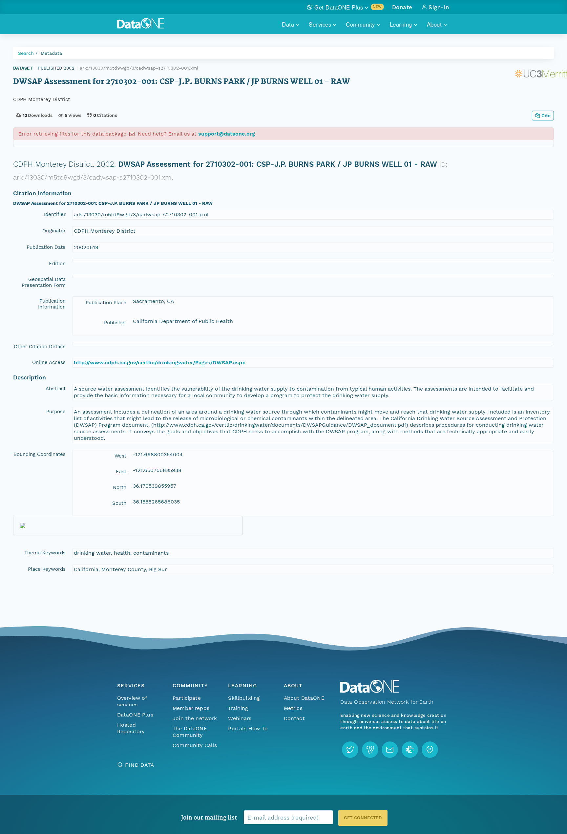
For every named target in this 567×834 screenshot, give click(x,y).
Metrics (293, 708)
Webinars (239, 718)
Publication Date (46, 247)
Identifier (55, 214)
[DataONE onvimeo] (370, 749)
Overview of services (132, 701)
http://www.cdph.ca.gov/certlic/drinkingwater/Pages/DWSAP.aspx (159, 362)
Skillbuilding (244, 698)
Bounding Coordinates (39, 454)
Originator (54, 231)
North (119, 487)
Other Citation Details (40, 347)
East (121, 472)
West (120, 456)
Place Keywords (47, 569)
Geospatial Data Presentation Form (44, 282)
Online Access (49, 362)
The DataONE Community (190, 731)
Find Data (139, 765)
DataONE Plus (135, 715)
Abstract (56, 389)
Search (26, 53)
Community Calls (195, 745)
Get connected (363, 817)
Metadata (51, 53)
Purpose (56, 412)
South (119, 503)
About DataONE (304, 698)
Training (238, 708)
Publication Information (52, 304)
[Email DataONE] (390, 749)
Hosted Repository (131, 728)
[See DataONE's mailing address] (430, 749)
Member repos (191, 708)
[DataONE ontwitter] (350, 749)
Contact (294, 718)
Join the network (195, 718)
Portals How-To (248, 728)
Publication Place (106, 303)
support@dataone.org (226, 134)
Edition (57, 264)
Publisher (115, 323)
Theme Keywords (45, 553)
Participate (187, 698)
